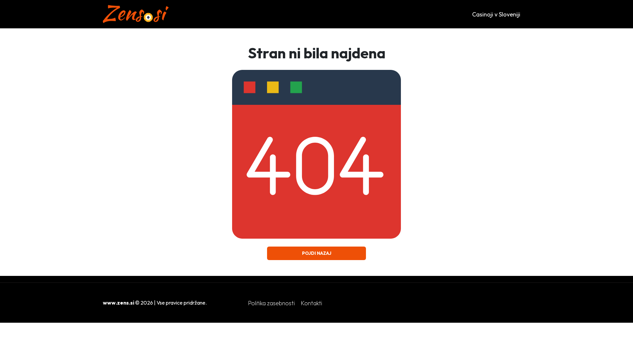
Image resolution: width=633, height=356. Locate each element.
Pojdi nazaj (316, 253)
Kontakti (311, 303)
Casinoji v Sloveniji (496, 14)
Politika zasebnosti (271, 303)
